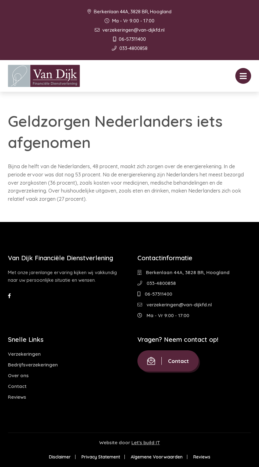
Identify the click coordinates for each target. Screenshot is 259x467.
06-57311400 (131, 39)
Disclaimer (60, 457)
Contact (17, 386)
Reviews (17, 397)
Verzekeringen (24, 354)
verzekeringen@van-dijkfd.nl (133, 30)
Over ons (18, 375)
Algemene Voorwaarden (157, 457)
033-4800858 (133, 48)
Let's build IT (145, 442)
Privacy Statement (100, 457)
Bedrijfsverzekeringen (33, 365)
